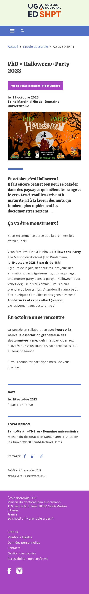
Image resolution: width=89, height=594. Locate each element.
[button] (22, 31)
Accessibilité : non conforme (28, 559)
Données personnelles (24, 542)
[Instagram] (19, 572)
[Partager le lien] (41, 456)
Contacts (14, 548)
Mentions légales (20, 537)
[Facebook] (9, 572)
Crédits (13, 532)
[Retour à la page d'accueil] (44, 10)
